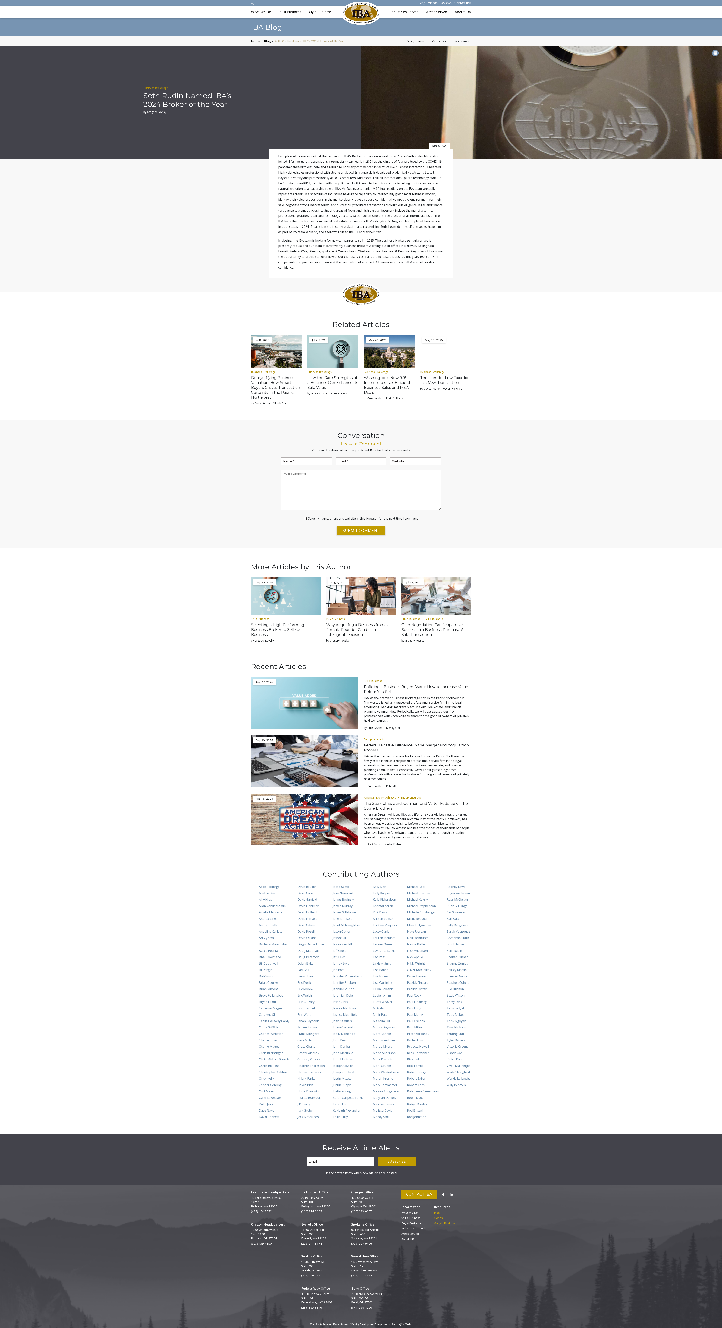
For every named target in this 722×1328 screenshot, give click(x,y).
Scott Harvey (456, 944)
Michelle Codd (417, 919)
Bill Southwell (268, 963)
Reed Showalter (418, 1053)
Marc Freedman (384, 1040)
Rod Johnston (416, 1117)
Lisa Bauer (380, 970)
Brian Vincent (268, 989)
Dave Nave (266, 1110)
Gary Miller (305, 1040)
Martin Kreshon (384, 1078)
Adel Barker (267, 893)
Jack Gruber (305, 1110)
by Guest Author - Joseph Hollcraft (441, 388)
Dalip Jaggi (266, 1104)
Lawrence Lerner (385, 951)
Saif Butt (453, 919)
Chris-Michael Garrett (274, 1059)
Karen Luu (340, 1104)
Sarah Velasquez (458, 931)
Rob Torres (415, 1066)
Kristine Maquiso (385, 925)
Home (255, 41)
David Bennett (269, 1117)
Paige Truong (417, 976)
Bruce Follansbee (271, 995)
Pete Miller (414, 1027)
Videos (433, 3)
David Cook (305, 893)
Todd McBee (455, 1014)
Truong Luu (455, 1034)
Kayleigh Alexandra (346, 1110)
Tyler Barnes (456, 1040)
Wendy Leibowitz (459, 1078)
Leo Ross (379, 957)
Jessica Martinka (344, 1008)
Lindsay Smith (382, 963)
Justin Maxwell (343, 1078)
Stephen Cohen (458, 983)
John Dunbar (342, 1046)
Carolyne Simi (268, 1014)
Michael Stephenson (421, 906)
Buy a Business (320, 12)
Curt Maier (266, 1091)
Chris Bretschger (271, 1053)
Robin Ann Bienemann (423, 1091)
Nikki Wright (416, 963)
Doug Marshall (308, 951)
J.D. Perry (303, 1104)
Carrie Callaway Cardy (274, 1021)
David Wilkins (306, 938)
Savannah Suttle (458, 938)
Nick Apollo (415, 957)
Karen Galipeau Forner (349, 1098)
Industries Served (404, 12)
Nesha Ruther (417, 944)
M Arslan (379, 1008)
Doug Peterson (308, 957)
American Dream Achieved (380, 797)
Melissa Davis (382, 1110)
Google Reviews (444, 1223)
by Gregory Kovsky (154, 112)
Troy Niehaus (456, 1027)
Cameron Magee (270, 1008)
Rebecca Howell (418, 1046)
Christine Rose (269, 1066)
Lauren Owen (382, 944)
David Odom (306, 925)
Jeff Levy (339, 957)
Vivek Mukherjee (458, 1066)
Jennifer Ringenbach (347, 976)
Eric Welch (304, 995)
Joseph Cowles (343, 1066)
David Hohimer (308, 906)
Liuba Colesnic (383, 989)
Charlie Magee (269, 1046)
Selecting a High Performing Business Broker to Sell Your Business (277, 630)
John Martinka (343, 1053)
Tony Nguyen (456, 1021)
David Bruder (306, 887)
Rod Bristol (415, 1110)
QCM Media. (405, 1324)
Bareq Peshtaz (269, 951)
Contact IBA (462, 3)
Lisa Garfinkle (382, 983)
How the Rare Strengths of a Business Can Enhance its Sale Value (332, 382)
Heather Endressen (311, 1066)
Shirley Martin (457, 970)
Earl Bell (303, 970)
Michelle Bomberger (421, 912)
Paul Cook (414, 995)
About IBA (463, 12)
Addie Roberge (269, 887)
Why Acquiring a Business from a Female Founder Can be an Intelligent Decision (357, 630)
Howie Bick (305, 1085)
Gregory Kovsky (308, 1059)
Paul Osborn (416, 1021)
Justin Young (342, 1091)
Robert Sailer (416, 1078)
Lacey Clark (381, 931)
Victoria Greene (458, 1046)
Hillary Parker (307, 1078)
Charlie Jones (268, 1040)
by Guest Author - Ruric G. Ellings (383, 398)
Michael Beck (416, 887)
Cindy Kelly (266, 1078)
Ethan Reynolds (308, 1021)
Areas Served (436, 12)
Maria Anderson (384, 1053)
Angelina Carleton (271, 931)
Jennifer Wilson (343, 989)
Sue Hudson (455, 989)
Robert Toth (416, 1085)
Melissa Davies (383, 1104)
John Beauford (343, 1040)
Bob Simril (266, 976)
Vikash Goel (455, 1053)
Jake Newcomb (343, 893)
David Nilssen (307, 919)
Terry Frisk (454, 1002)
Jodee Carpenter (344, 1027)
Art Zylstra (266, 938)
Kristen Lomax (383, 919)
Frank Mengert (308, 1034)
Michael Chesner (419, 893)
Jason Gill (339, 938)
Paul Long (414, 1008)
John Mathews (343, 1059)
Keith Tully (340, 1117)
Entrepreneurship (374, 739)
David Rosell (306, 931)
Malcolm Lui (381, 1021)
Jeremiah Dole (343, 995)
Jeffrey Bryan (342, 963)
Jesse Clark (340, 1002)
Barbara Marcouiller (273, 944)
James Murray (343, 906)
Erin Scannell (306, 1008)
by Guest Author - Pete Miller (381, 786)
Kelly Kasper (381, 893)
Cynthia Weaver (270, 1098)
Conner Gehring (270, 1085)
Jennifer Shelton (344, 983)
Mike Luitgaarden (419, 925)
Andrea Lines (268, 919)
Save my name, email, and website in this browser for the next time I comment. (363, 518)
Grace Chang (306, 1046)
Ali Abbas (265, 899)
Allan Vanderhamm (272, 906)
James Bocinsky (344, 899)
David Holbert (307, 912)
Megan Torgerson (386, 1091)
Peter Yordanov (418, 1034)
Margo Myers (382, 1046)
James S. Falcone (344, 912)
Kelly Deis (379, 887)
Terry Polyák (456, 1008)
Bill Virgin (265, 970)
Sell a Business (289, 12)
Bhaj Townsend (270, 957)
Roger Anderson (458, 893)
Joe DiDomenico (344, 1034)
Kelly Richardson (384, 899)
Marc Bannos (382, 1034)
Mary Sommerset (385, 1085)
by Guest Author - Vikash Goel (269, 403)
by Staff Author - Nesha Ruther (382, 844)
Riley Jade (413, 1059)
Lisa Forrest (381, 976)
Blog (422, 3)
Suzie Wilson (456, 995)
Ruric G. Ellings (457, 906)
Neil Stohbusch (417, 938)
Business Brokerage (155, 88)
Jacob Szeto (341, 887)
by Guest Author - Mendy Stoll (382, 728)
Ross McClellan (457, 899)
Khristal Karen (383, 906)
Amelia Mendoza (270, 912)
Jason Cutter (341, 931)
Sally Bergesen (457, 925)
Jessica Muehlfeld (345, 1014)
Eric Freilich (305, 983)
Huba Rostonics (308, 1091)
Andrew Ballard (269, 925)
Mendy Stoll (381, 1117)
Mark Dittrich (382, 1059)
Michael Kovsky (418, 899)
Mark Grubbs (382, 1066)
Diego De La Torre (310, 944)
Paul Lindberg (417, 1002)
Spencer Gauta (457, 976)
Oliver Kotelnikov (419, 970)
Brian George (268, 983)
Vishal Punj (454, 1059)
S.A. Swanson (456, 912)
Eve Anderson (307, 1027)
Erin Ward (304, 1014)
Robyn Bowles (417, 1104)
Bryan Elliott (267, 1002)
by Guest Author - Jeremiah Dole (327, 393)
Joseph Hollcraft (344, 1072)
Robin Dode (415, 1098)
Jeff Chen (339, 951)
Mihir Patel (380, 1014)
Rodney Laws (456, 887)
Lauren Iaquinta (384, 938)
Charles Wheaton (271, 1034)
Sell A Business (260, 619)
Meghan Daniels (384, 1098)
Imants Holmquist (309, 1098)
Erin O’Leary (306, 1002)
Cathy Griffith (268, 1027)
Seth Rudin (454, 951)
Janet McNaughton (346, 925)
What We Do (261, 12)
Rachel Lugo (415, 1040)
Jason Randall (342, 944)
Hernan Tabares (309, 1072)
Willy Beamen (456, 1085)
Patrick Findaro (417, 983)
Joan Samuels (342, 1021)
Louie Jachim (382, 995)
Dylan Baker (306, 963)
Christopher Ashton (273, 1072)
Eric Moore (305, 989)
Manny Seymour (384, 1027)
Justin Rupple (342, 1085)
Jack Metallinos (308, 1117)
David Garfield (307, 899)
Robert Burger (417, 1072)
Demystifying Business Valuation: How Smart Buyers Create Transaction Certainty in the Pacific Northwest (275, 387)
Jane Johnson (342, 919)
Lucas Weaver (382, 1002)
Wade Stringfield (458, 1072)
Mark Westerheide (386, 1072)
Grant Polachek (308, 1053)
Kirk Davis (380, 912)
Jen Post (338, 970)
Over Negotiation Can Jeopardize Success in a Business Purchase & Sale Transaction (432, 630)
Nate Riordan (416, 931)
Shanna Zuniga (457, 963)
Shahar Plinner (457, 957)
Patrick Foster (417, 989)
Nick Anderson (417, 951)
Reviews (446, 3)
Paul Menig (415, 1014)
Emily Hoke (305, 976)
